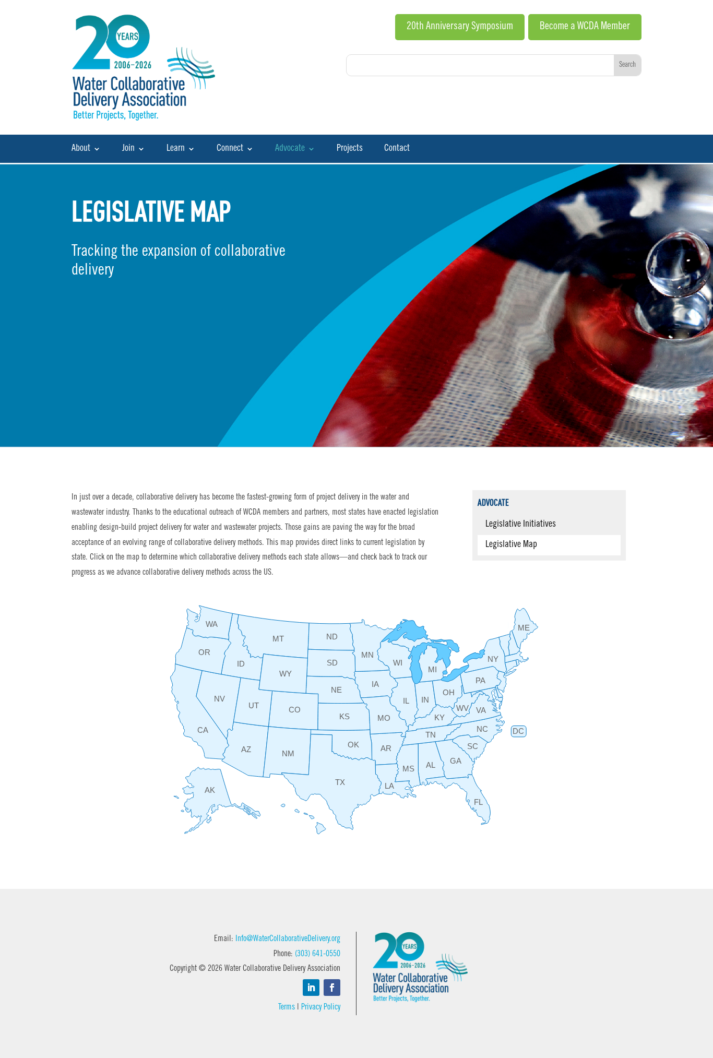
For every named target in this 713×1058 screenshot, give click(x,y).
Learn (176, 149)
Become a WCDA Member (585, 27)
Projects (350, 149)
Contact (397, 149)
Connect (230, 149)
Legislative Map (511, 545)
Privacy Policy (320, 1007)
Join (128, 149)
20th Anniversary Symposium (460, 27)
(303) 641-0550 (317, 954)
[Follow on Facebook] (332, 987)
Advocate (290, 149)
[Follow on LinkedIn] (311, 987)
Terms (286, 1007)
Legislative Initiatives (520, 524)
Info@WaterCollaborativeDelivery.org (287, 939)
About (81, 149)
